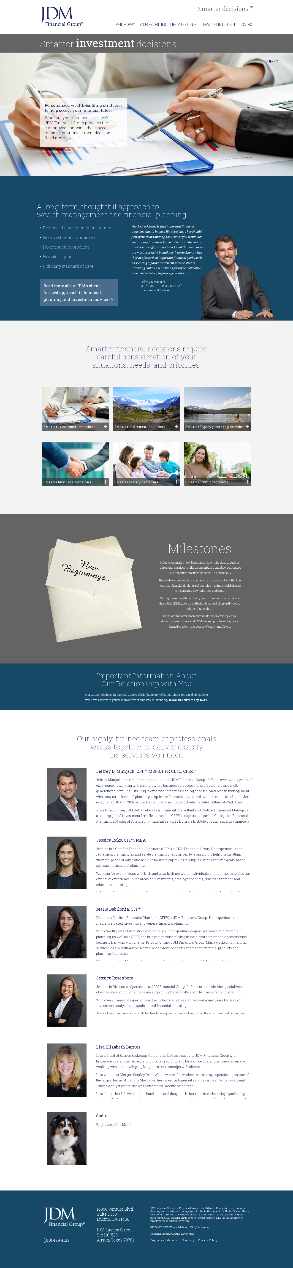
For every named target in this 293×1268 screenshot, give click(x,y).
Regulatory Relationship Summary (172, 1240)
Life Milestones (183, 24)
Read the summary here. (188, 700)
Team (205, 24)
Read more (173, 137)
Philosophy (125, 24)
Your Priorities (153, 24)
